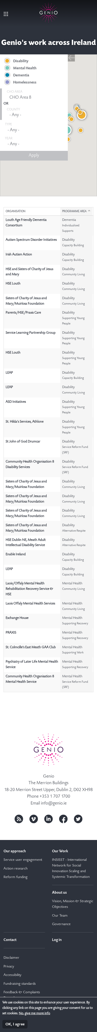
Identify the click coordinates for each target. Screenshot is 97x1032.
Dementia (21, 75)
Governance (61, 924)
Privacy (9, 967)
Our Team (60, 916)
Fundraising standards (20, 984)
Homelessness (24, 82)
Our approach (15, 851)
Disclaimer (11, 958)
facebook (63, 819)
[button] (68, 139)
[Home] (48, 11)
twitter (78, 819)
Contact (10, 940)
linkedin (48, 819)
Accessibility (12, 975)
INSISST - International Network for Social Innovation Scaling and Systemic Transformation (71, 868)
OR (6, 103)
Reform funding (16, 877)
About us (59, 893)
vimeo (33, 819)
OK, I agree (14, 1025)
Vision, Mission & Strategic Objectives (72, 904)
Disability (20, 61)
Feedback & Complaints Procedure (22, 995)
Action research (16, 869)
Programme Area (74, 211)
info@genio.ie (54, 803)
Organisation (15, 211)
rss (19, 819)
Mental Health (24, 68)
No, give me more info (34, 1013)
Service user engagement (23, 860)
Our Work (60, 851)
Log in (57, 940)
